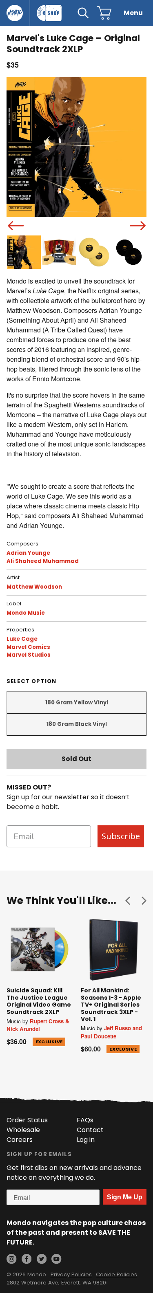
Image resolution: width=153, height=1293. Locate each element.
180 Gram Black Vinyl (77, 724)
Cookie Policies (116, 1274)
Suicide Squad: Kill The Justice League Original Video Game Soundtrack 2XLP (39, 1001)
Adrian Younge (28, 553)
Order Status (27, 1120)
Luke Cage (22, 639)
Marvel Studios (29, 655)
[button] (127, 900)
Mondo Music (26, 613)
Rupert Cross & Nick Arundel (38, 1025)
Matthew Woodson (34, 587)
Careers (20, 1139)
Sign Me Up (124, 1196)
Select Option (31, 681)
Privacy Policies (71, 1274)
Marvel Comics (28, 647)
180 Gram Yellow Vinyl (76, 702)
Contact (90, 1130)
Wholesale (23, 1130)
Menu (133, 13)
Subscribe (121, 836)
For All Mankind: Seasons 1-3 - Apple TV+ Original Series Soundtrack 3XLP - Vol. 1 (111, 1004)
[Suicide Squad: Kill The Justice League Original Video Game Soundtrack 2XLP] (40, 950)
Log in (86, 1139)
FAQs (85, 1120)
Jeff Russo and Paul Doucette (111, 1032)
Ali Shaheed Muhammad (43, 561)
